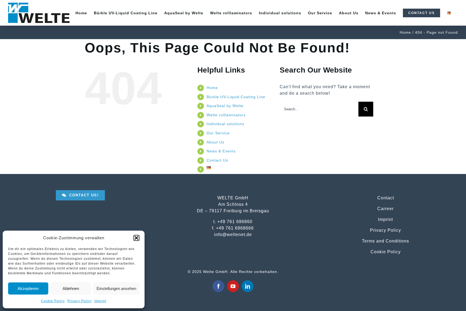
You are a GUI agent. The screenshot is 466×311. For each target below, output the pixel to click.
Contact (385, 198)
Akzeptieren (28, 288)
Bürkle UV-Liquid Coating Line (236, 97)
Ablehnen (71, 288)
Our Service (218, 133)
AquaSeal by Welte (225, 106)
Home (212, 88)
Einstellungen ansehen (116, 288)
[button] (136, 238)
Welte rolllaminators (226, 115)
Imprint (100, 301)
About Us (215, 142)
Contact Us (217, 160)
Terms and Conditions (385, 241)
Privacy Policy (79, 301)
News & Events (221, 151)
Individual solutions (225, 124)
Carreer (385, 208)
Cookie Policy (53, 301)
